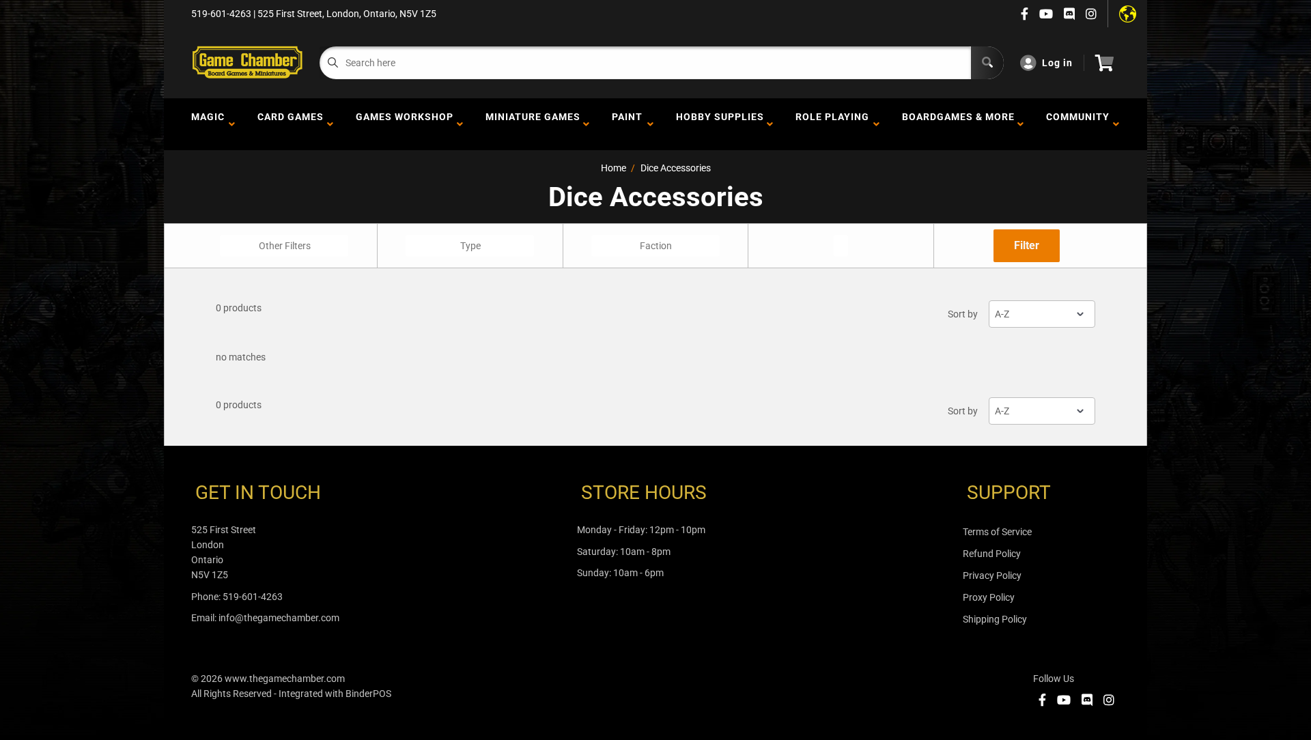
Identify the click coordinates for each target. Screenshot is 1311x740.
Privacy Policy (992, 575)
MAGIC (208, 124)
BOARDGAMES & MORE (958, 124)
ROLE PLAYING (832, 124)
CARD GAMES (290, 124)
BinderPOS (368, 693)
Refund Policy (992, 553)
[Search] (987, 62)
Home (613, 167)
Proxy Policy (989, 597)
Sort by (963, 314)
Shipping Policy (995, 619)
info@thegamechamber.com (278, 617)
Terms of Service (997, 531)
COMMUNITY (1078, 124)
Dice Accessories (675, 167)
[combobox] (284, 246)
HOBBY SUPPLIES (720, 124)
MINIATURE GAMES (532, 124)
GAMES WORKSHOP (404, 124)
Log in (1057, 62)
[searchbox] (285, 245)
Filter (1026, 245)
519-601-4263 (253, 596)
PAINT (627, 124)
